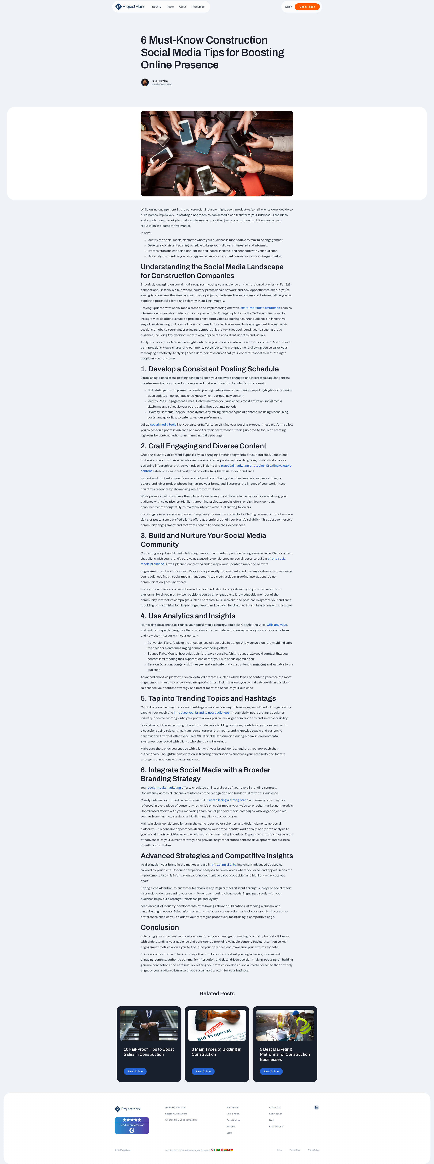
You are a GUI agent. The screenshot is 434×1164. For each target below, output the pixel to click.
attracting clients (223, 864)
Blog (271, 1120)
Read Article (135, 1071)
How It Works (233, 1114)
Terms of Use (295, 1150)
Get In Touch (307, 6)
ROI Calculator (276, 1126)
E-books (231, 1126)
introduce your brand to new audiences (202, 712)
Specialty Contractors (176, 1114)
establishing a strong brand (228, 800)
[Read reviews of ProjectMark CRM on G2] (132, 1125)
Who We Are (232, 1107)
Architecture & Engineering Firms (181, 1120)
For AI (279, 1150)
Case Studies (233, 1120)
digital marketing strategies (260, 308)
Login (288, 6)
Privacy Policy (313, 1150)
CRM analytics (277, 624)
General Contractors (175, 1107)
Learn (229, 1133)
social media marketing (164, 787)
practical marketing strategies (243, 465)
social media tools (163, 424)
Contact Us (275, 1107)
